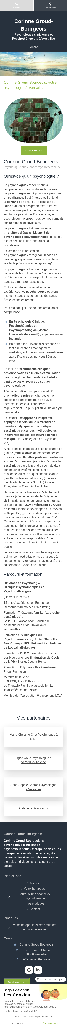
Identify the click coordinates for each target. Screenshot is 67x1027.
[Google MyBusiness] (29, 970)
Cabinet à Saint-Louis (33, 808)
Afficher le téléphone (36, 959)
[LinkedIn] (38, 970)
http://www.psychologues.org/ (32, 263)
